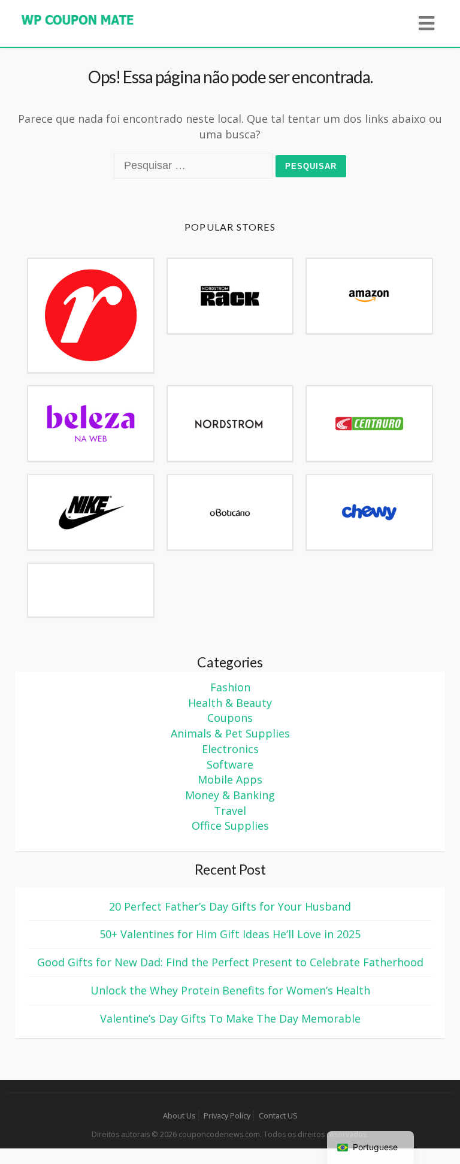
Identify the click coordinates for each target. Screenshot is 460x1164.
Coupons (230, 718)
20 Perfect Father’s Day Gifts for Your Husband (230, 906)
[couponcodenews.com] (78, 18)
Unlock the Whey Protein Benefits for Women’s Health (230, 990)
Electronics (230, 749)
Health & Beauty (230, 703)
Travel (230, 810)
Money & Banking (230, 795)
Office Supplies (230, 825)
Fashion (230, 687)
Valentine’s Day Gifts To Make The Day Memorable (230, 1018)
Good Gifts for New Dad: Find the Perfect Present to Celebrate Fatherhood (230, 962)
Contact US (278, 1116)
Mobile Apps (230, 779)
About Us (179, 1116)
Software (230, 764)
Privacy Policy (227, 1116)
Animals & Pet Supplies (230, 733)
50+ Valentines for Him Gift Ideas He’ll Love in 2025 (230, 934)
